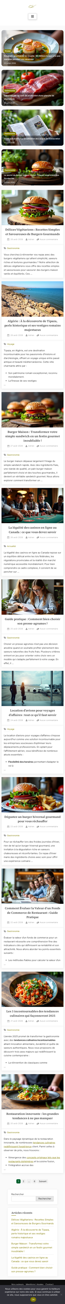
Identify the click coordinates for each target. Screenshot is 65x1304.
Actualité (11, 546)
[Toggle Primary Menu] (32, 17)
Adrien (31, 239)
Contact (50, 1284)
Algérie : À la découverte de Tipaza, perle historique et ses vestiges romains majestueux (32, 325)
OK (33, 1299)
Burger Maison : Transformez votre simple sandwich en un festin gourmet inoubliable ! (32, 436)
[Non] (61, 1294)
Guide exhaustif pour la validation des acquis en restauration (32, 139)
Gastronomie (10, 91)
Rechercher (17, 1194)
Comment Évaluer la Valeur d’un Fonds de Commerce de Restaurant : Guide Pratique (32, 912)
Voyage (8, 51)
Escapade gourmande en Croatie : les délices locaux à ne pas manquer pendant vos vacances (32, 57)
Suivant (42, 1181)
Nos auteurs (17, 1284)
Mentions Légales (34, 1284)
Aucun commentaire (49, 239)
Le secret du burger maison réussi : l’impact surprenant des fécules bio (31, 177)
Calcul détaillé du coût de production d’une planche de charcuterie (29, 97)
